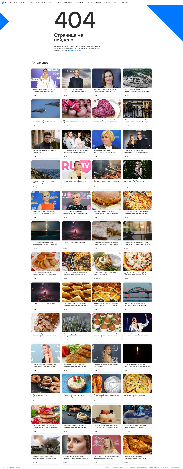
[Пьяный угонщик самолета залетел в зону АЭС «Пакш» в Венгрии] (45, 113)
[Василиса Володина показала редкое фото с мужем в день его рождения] (45, 205)
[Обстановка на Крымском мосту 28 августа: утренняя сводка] (137, 297)
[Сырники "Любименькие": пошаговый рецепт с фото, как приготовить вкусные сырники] (45, 266)
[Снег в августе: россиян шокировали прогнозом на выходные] (76, 327)
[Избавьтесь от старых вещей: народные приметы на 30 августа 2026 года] (137, 113)
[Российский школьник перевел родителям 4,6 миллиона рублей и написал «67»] (137, 235)
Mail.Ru (4, 467)
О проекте (107, 467)
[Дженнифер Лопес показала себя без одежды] (106, 358)
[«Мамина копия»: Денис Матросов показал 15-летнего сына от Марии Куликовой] (106, 144)
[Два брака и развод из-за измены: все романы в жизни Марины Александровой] (76, 144)
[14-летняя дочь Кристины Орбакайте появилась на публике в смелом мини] (76, 205)
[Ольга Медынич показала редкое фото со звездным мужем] (106, 449)
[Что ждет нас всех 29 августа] (76, 235)
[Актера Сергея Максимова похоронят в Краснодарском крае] (137, 358)
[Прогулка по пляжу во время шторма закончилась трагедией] (45, 235)
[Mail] (3, 2)
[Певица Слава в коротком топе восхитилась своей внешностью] (137, 327)
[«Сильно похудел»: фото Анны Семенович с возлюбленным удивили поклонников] (76, 174)
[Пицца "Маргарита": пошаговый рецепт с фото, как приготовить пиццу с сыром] (137, 205)
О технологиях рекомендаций (120, 467)
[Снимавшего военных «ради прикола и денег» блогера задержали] (137, 419)
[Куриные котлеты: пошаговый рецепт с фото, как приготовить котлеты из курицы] (76, 358)
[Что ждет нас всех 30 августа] (45, 297)
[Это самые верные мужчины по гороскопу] (45, 144)
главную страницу (74, 50)
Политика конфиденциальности (138, 467)
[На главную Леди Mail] (7, 2)
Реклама (18, 467)
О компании (10, 467)
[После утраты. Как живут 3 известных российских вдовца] (76, 83)
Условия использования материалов (159, 467)
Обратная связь (175, 467)
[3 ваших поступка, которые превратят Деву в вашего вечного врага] (76, 449)
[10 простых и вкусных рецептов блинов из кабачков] (106, 266)
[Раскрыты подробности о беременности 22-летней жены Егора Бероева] (137, 144)
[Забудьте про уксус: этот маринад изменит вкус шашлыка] (106, 174)
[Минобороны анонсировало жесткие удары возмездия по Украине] (45, 449)
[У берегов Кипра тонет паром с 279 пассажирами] (45, 174)
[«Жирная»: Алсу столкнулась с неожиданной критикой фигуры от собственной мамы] (45, 83)
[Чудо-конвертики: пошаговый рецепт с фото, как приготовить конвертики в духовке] (76, 297)
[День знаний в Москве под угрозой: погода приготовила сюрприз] (137, 174)
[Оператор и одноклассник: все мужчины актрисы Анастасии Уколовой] (45, 358)
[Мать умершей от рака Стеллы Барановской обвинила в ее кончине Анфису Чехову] (106, 83)
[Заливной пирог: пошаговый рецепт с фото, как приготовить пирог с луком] (106, 205)
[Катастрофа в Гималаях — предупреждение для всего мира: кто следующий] (137, 83)
